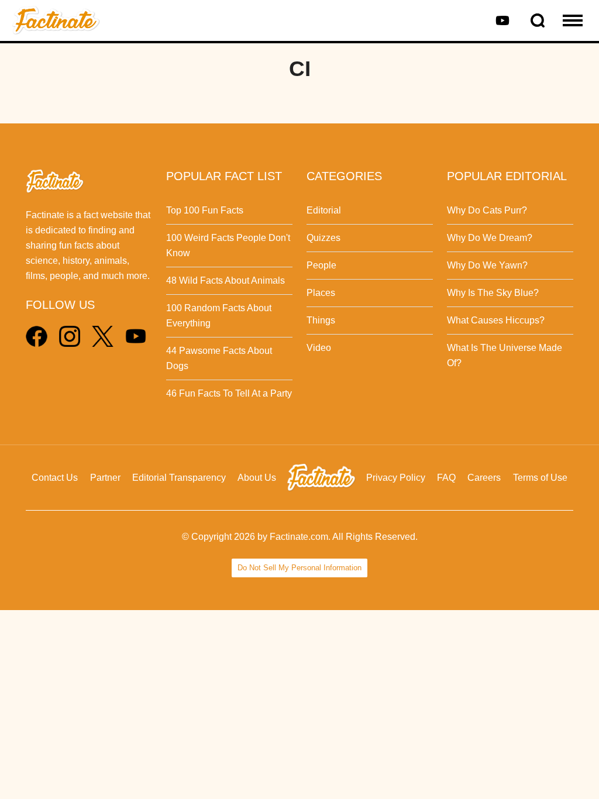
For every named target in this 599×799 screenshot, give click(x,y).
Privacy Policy (395, 478)
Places (321, 293)
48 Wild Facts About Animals (225, 280)
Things (321, 320)
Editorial (324, 210)
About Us (256, 478)
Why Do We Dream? (489, 238)
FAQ (446, 478)
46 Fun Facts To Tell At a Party (229, 393)
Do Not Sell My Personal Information (299, 567)
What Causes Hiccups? (496, 320)
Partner (105, 478)
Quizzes (323, 238)
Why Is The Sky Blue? (493, 293)
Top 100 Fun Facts (204, 210)
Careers (484, 478)
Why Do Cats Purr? (487, 210)
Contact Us (55, 478)
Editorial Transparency (179, 478)
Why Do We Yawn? (487, 265)
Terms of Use (540, 478)
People (321, 265)
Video (319, 348)
